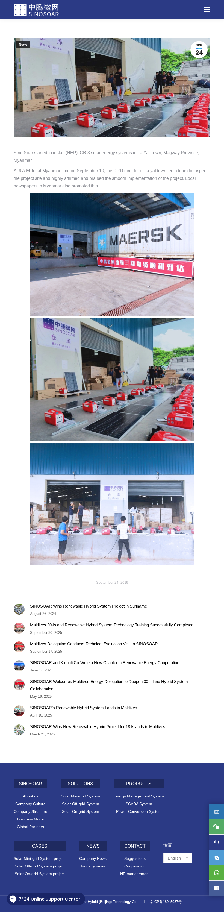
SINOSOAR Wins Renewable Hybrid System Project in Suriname (88, 606)
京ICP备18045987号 (166, 902)
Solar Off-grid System (80, 804)
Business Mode (30, 819)
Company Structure (30, 811)
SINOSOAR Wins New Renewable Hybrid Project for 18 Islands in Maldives (97, 726)
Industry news (93, 866)
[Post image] (19, 609)
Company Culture (30, 804)
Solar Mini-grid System (80, 796)
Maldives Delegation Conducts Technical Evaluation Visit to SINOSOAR (94, 643)
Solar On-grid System (80, 811)
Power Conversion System (139, 811)
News (23, 44)
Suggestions (135, 858)
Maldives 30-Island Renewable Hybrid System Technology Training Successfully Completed (111, 625)
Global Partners (30, 827)
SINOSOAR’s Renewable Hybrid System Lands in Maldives (83, 707)
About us (30, 796)
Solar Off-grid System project (40, 866)
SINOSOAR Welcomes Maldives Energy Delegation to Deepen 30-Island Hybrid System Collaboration (109, 685)
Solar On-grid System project (40, 874)
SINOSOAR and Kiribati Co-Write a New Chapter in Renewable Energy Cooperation (104, 662)
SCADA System (139, 804)
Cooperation (135, 866)
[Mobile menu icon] (207, 10)
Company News (93, 858)
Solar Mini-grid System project (40, 858)
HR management (135, 874)
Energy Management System (139, 796)
